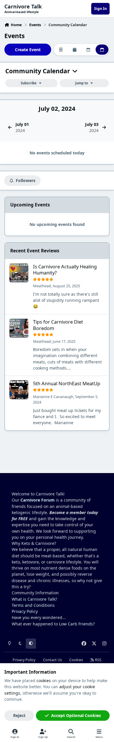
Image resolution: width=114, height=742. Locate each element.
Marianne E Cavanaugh (53, 396)
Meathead (42, 285)
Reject (19, 715)
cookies (44, 680)
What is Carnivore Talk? (34, 599)
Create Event (28, 49)
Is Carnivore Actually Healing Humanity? (65, 269)
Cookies (76, 659)
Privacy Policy (25, 611)
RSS (97, 659)
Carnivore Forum (37, 500)
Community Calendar (38, 71)
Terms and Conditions (33, 605)
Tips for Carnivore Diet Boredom (58, 324)
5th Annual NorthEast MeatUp (66, 383)
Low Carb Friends (76, 624)
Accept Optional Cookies (76, 715)
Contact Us (52, 659)
